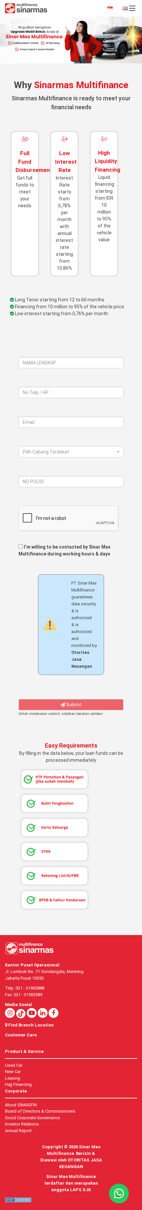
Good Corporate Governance (32, 1117)
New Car (13, 1071)
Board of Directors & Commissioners (40, 1111)
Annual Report (18, 1130)
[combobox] (71, 451)
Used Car (13, 1065)
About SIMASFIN (21, 1104)
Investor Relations (22, 1124)
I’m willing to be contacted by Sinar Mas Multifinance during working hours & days (64, 550)
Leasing (12, 1078)
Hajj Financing (18, 1084)
